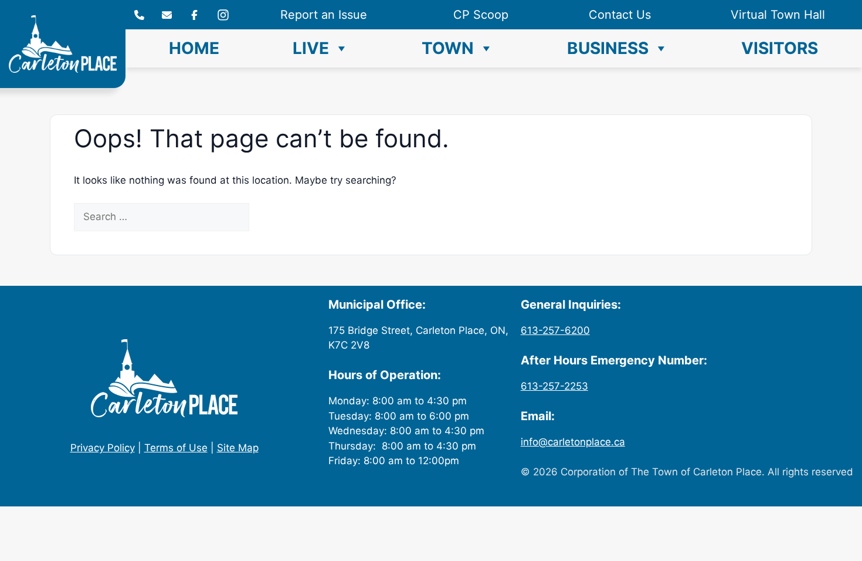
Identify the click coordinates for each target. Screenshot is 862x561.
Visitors (779, 48)
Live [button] (311, 48)
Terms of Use (176, 448)
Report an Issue (323, 15)
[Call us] (139, 15)
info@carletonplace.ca (573, 442)
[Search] (269, 217)
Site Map (238, 448)
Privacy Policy (102, 448)
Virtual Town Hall (778, 15)
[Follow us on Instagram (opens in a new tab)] (194, 15)
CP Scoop (480, 15)
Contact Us (620, 15)
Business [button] (608, 48)
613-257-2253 (554, 386)
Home (194, 48)
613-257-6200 (555, 330)
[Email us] (167, 15)
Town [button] (448, 48)
